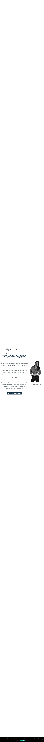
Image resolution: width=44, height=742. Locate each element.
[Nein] (42, 739)
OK (20, 740)
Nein (23, 740)
